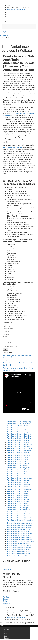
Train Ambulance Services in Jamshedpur (20, 541)
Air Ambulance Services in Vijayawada (19, 518)
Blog (5, 636)
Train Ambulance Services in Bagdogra (19, 525)
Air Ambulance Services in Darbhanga (19, 450)
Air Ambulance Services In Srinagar (18, 510)
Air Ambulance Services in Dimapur (18, 452)
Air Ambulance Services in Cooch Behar (20, 448)
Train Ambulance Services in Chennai (19, 531)
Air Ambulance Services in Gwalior (18, 466)
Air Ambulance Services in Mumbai (18, 486)
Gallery (5, 601)
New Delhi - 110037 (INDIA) (25, 615)
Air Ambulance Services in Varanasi (18, 514)
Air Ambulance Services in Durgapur (18, 455)
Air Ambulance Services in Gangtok (18, 457)
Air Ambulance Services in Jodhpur (18, 480)
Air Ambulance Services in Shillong (18, 501)
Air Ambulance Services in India (17, 472)
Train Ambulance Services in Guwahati (19, 537)
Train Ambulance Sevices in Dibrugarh (19, 556)
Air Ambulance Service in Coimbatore (19, 430)
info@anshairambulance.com (16, 9)
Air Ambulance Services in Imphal (18, 470)
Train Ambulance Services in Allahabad (19, 523)
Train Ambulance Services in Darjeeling (19, 533)
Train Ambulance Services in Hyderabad (20, 539)
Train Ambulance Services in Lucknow (19, 545)
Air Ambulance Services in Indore (17, 474)
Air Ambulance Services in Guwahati (18, 464)
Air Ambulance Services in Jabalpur (18, 424)
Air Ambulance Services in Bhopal (18, 440)
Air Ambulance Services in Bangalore (19, 436)
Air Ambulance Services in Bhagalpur (19, 438)
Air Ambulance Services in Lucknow (18, 484)
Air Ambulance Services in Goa (17, 462)
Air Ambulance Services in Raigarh (18, 495)
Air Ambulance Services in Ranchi (18, 499)
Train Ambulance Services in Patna (18, 550)
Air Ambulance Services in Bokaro (18, 442)
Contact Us (6, 603)
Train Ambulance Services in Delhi (18, 535)
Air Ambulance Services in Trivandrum (19, 512)
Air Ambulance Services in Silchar (18, 506)
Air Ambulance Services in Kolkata (18, 482)
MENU (2, 626)
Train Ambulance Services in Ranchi (18, 554)
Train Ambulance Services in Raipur (18, 552)
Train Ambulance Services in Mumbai (19, 548)
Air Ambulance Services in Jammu (18, 476)
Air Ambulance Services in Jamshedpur (19, 478)
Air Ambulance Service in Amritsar (18, 428)
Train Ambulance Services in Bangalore (19, 527)
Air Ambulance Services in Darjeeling (19, 422)
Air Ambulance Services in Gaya (17, 459)
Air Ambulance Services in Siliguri (17, 508)
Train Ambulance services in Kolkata (18, 543)
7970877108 (4, 36)
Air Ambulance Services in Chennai (18, 446)
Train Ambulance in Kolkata (12, 147)
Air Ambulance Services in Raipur (17, 497)
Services (6, 599)
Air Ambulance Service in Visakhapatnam (20, 520)
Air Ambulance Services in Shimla (18, 503)
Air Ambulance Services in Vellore (18, 516)
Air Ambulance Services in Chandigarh (19, 444)
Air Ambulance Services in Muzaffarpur (19, 489)
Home (5, 595)
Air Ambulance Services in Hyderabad (19, 468)
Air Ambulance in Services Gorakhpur (19, 426)
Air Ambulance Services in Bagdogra (19, 434)
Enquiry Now (4, 32)
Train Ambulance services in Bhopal (18, 529)
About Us (6, 597)
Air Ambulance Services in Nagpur (18, 491)
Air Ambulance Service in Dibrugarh (18, 432)
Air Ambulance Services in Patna (17, 493)
